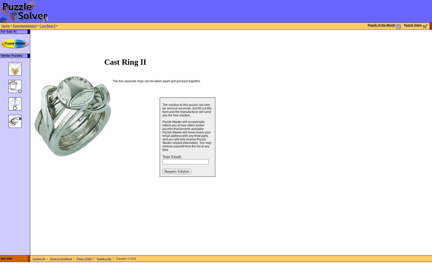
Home (6, 26)
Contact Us (38, 258)
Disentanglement (24, 26)
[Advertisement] (121, 41)
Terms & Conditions (61, 258)
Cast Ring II (47, 26)
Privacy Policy (84, 258)
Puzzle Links (104, 258)
